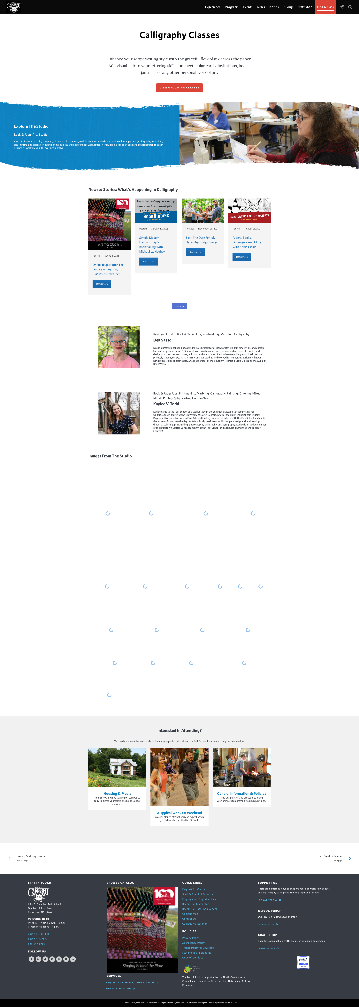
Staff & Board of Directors (198, 894)
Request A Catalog (118, 982)
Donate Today (268, 900)
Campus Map (190, 913)
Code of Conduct (192, 957)
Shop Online (267, 948)
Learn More (266, 924)
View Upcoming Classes (179, 87)
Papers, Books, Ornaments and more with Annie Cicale (247, 242)
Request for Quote (193, 889)
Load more (179, 306)
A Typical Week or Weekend (179, 813)
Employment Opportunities (199, 899)
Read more (102, 284)
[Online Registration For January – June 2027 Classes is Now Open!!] (109, 224)
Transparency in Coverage (198, 947)
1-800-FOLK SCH (38, 934)
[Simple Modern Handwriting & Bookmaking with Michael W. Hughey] (156, 211)
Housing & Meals (117, 793)
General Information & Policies (241, 793)
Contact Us (189, 918)
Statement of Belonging (196, 952)
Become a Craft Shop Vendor (199, 909)
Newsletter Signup (118, 988)
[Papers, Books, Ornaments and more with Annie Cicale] (249, 211)
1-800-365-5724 (37, 939)
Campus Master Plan (195, 923)
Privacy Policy (191, 938)
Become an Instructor (195, 904)
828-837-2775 (36, 943)
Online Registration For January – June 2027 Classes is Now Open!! (108, 269)
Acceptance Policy (193, 942)
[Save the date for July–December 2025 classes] (203, 211)
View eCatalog (146, 982)
